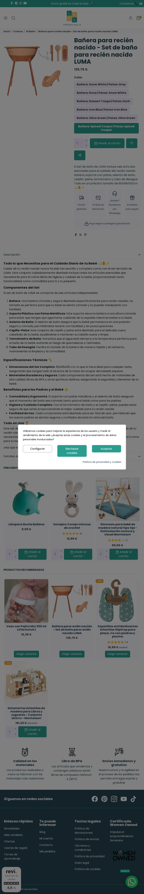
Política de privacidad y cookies (102, 462)
